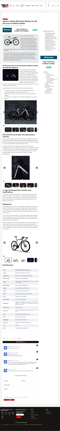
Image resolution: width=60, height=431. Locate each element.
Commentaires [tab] (21, 342)
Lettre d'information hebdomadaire (20, 412)
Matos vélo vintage (48, 93)
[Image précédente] (4, 112)
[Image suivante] (37, 112)
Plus (41, 5)
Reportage (49, 89)
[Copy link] (21, 338)
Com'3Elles (27, 424)
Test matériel (49, 78)
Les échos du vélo (50, 75)
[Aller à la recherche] (55, 6)
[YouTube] (48, 6)
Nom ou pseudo (6, 380)
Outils (37, 5)
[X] (45, 6)
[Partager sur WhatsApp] (15, 338)
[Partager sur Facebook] (7, 338)
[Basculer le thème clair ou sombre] (58, 6)
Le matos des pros (48, 82)
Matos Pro (22, 6)
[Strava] (45, 8)
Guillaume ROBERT (6, 25)
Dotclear (6, 424)
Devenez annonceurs (34, 414)
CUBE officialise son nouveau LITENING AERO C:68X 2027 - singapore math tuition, (50, 34)
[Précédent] (4, 129)
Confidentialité (33, 418)
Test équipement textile (51, 79)
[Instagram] (48, 3)
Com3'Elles (48, 411)
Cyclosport (49, 88)
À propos (32, 411)
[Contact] (53, 6)
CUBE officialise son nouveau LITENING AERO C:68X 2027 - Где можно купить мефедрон (50, 42)
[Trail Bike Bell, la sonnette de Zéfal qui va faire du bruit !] (4, 16)
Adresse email (23, 380)
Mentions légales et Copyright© (36, 424)
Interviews (47, 92)
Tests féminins (49, 80)
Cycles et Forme (49, 413)
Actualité (20, 25)
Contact (32, 413)
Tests (17, 5)
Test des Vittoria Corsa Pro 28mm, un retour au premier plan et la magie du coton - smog (51, 45)
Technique (27, 5)
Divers (32, 5)
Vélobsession (47, 90)
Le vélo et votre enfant (49, 86)
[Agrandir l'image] (21, 112)
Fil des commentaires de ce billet (21, 375)
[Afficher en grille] (4, 126)
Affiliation (32, 416)
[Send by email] (18, 338)
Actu (13, 5)
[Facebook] (45, 3)
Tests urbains (49, 81)
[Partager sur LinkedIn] (13, 338)
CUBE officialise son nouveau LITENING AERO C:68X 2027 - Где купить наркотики (50, 49)
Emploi (48, 76)
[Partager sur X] (10, 338)
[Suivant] (38, 129)
